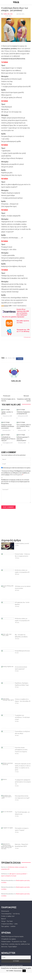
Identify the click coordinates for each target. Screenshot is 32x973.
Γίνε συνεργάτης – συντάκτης (10, 913)
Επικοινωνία (5, 911)
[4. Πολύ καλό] (6, 305)
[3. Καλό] (4, 305)
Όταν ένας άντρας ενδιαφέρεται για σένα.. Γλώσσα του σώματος (21, 749)
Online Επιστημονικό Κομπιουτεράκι (12, 936)
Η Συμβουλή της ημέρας (8, 939)
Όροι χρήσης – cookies (8, 926)
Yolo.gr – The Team (7, 921)
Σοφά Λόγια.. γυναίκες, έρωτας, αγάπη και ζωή (15, 944)
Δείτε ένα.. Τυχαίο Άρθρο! (9, 946)
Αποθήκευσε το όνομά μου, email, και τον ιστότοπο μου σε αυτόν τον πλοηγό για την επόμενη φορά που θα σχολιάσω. (15, 481)
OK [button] (24, 970)
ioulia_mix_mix (7, 14)
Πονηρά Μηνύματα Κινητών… (23, 650)
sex (6, 358)
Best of (3, 919)
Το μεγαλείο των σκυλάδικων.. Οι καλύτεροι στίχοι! (22, 717)
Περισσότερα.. (18, 970)
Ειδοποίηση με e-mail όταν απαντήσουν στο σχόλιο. (16, 467)
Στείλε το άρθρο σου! (8, 916)
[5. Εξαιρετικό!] (7, 305)
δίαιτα (14, 358)
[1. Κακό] (2, 305)
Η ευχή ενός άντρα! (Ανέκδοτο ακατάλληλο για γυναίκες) (7, 426)
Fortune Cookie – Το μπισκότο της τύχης (13, 941)
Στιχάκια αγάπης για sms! (22, 543)
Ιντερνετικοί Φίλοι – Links (9, 924)
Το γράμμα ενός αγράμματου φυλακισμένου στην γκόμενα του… (23, 782)
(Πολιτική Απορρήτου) (16, 474)
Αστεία (9, 358)
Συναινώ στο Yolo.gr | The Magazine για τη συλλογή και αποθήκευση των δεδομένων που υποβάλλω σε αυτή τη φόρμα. (15, 472)
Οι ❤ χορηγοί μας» (27, 337)
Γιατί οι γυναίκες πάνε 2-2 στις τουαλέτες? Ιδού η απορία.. (24, 426)
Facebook (20, 358)
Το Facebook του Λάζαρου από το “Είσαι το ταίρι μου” (8, 438)
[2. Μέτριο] (3, 305)
